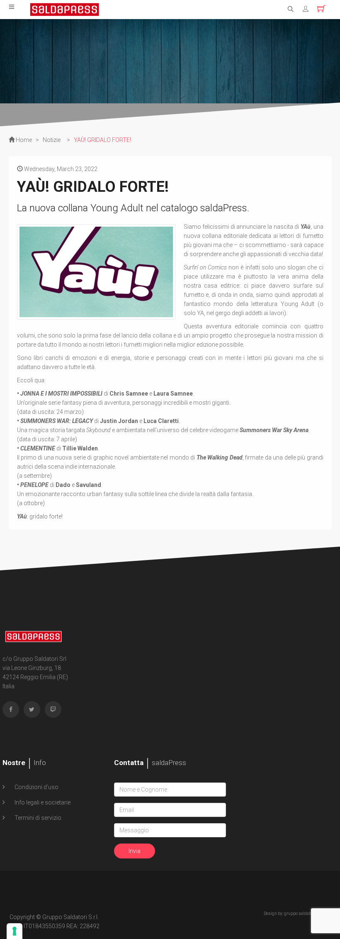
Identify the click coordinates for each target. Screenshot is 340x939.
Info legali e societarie (41, 802)
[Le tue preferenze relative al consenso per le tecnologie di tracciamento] (14, 931)
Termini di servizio (37, 817)
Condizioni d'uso (35, 787)
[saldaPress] (64, 8)
